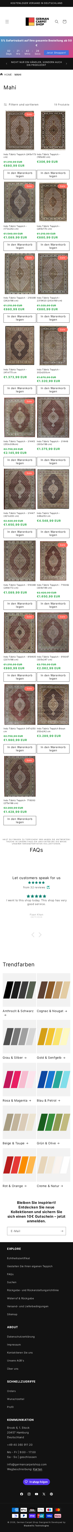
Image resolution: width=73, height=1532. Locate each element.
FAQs (10, 1274)
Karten (37, 1469)
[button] (7, 22)
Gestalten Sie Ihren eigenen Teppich (30, 1266)
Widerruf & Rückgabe (20, 1298)
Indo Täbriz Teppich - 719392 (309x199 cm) (53, 586)
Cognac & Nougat (50, 1011)
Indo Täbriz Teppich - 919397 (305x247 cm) (53, 658)
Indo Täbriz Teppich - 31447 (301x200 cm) (19, 514)
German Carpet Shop (27, 1522)
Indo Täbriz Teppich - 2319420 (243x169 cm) (49, 299)
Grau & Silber (13, 1057)
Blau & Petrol (47, 1100)
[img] (36, 882)
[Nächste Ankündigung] (66, 64)
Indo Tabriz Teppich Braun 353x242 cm (51, 730)
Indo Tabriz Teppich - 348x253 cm (48, 514)
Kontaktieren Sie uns (20, 1352)
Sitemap (12, 1314)
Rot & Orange (13, 1186)
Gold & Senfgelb (49, 1057)
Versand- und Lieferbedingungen (28, 1306)
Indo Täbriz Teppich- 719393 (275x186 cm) (19, 801)
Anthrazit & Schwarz (18, 1011)
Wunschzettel (15, 1398)
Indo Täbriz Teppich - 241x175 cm (15, 371)
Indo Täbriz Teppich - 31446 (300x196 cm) (52, 442)
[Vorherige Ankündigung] (6, 64)
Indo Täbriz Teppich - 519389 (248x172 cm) (20, 586)
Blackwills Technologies (36, 1525)
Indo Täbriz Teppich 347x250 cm (20, 730)
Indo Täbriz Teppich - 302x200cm (48, 371)
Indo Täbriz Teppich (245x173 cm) (20, 155)
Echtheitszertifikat (18, 1258)
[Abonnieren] (62, 1231)
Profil (10, 1406)
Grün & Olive (46, 1143)
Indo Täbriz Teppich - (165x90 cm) (48, 155)
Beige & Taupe (14, 1143)
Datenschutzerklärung (21, 1336)
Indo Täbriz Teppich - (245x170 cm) (48, 227)
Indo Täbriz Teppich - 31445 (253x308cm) (19, 442)
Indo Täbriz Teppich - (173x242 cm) (15, 227)
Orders (11, 1390)
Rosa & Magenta (15, 1100)
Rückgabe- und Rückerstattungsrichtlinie (33, 1290)
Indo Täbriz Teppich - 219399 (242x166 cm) (20, 299)
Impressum (14, 1344)
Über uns (12, 1368)
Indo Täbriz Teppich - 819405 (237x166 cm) (20, 658)
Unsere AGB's (15, 1360)
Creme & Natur (48, 1186)
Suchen (11, 1282)
